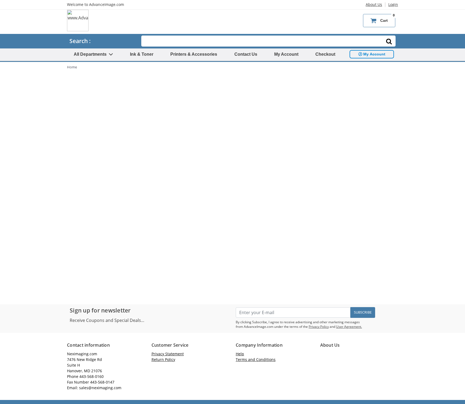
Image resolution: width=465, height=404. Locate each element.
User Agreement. (349, 326)
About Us (374, 4)
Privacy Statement (168, 353)
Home (72, 67)
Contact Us (245, 54)
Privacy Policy (319, 326)
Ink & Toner (141, 54)
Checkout (325, 54)
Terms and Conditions (256, 359)
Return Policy (163, 359)
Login (393, 4)
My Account (286, 54)
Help (240, 353)
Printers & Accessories (193, 54)
